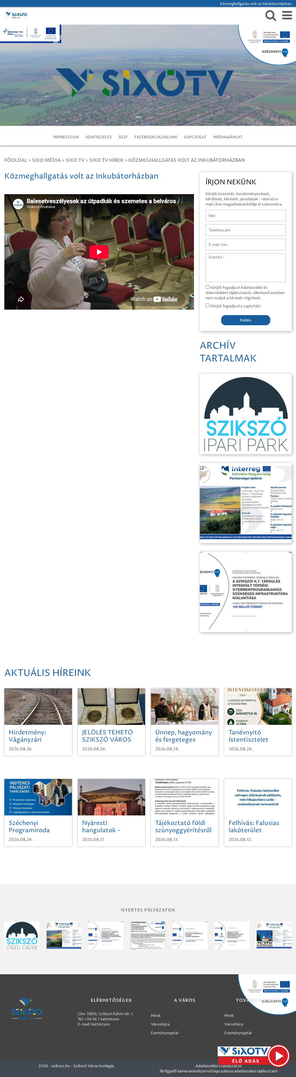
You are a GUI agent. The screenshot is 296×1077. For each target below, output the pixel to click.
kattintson (100, 1024)
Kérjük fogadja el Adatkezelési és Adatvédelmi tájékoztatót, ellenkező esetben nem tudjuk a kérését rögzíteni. (245, 293)
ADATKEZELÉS (99, 137)
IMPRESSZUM (66, 137)
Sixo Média (46, 160)
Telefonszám (217, 227)
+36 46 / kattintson (101, 1019)
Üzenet (212, 256)
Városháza (160, 1024)
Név (209, 212)
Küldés (245, 320)
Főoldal (15, 160)
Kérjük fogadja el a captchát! (235, 306)
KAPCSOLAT (195, 137)
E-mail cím (215, 241)
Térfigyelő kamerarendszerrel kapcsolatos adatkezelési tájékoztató (218, 1071)
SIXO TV (75, 160)
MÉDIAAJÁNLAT (228, 137)
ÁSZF (123, 137)
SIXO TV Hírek (106, 160)
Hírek (155, 1015)
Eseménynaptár (165, 1033)
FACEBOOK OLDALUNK (155, 137)
